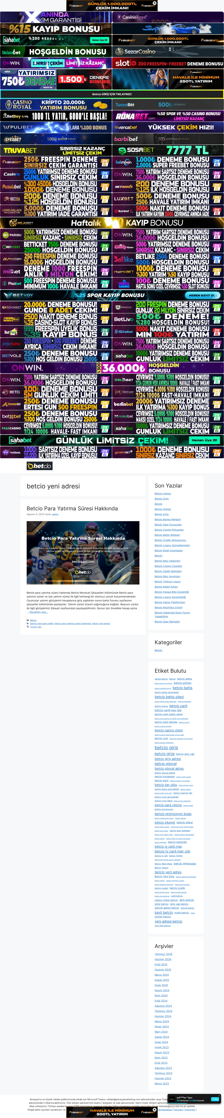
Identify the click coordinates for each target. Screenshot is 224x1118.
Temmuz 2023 (163, 1073)
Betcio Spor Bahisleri (167, 621)
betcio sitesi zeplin (162, 827)
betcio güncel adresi (165, 773)
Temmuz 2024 (163, 1011)
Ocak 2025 (161, 985)
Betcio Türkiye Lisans (168, 581)
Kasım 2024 (162, 990)
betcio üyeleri (161, 888)
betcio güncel (166, 763)
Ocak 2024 (161, 1042)
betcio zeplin (160, 881)
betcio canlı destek (166, 722)
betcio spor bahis (161, 831)
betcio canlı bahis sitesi (169, 714)
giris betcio (186, 900)
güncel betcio (187, 908)
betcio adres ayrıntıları (163, 683)
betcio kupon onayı (186, 785)
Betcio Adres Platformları (170, 602)
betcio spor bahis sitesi (164, 835)
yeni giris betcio (163, 925)
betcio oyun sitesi (163, 800)
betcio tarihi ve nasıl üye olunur (178, 839)
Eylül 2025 (161, 964)
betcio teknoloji (161, 842)
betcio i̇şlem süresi (183, 777)
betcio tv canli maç (168, 846)
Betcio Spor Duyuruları (168, 524)
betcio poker (188, 806)
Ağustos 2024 (163, 1005)
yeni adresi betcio (168, 921)
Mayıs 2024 (162, 1021)
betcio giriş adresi (168, 759)
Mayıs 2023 (162, 1083)
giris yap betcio (179, 904)
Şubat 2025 (162, 980)
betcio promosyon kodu (173, 814)
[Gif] (112, 222)
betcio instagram (165, 776)
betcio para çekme (168, 805)
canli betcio (177, 896)
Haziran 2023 (163, 1078)
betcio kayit (162, 780)
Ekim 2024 (161, 995)
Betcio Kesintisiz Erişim (169, 607)
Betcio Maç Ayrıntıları (167, 576)
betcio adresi (182, 683)
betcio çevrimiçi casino (175, 881)
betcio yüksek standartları (186, 877)
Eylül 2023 (161, 1062)
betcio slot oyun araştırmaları (182, 827)
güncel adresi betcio (167, 907)
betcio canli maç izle (168, 710)
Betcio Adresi (163, 493)
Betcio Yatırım (161, 867)
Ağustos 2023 (163, 1068)
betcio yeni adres (168, 872)
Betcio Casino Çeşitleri (168, 566)
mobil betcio (181, 912)
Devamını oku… (39, 612)
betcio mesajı (185, 789)
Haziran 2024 (163, 1016)
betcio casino (184, 722)
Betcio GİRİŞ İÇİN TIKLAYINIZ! (112, 94)
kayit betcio (164, 912)
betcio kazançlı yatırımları (180, 781)
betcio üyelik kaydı (162, 892)
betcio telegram (177, 842)
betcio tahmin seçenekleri (184, 835)
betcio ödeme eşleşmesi (164, 885)
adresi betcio (161, 679)
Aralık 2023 (162, 1047)
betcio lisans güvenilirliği (167, 789)
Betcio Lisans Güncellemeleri (172, 545)
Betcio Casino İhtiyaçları (169, 529)
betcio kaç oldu (166, 785)
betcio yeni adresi (101, 623)
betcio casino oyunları (163, 726)
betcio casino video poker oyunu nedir (169, 735)
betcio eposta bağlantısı (164, 743)
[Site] (56, 162)
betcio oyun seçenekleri (167, 797)
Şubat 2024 (162, 1037)
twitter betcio (163, 916)
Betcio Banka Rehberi (168, 519)
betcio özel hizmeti (182, 885)
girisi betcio (162, 904)
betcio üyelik (177, 888)
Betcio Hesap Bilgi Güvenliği (172, 591)
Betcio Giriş (162, 498)
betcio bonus (161, 706)
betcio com (161, 738)
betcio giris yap (185, 754)
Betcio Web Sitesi (163, 863)
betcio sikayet (165, 822)
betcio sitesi (185, 822)
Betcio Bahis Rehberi (167, 535)
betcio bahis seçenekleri (167, 692)
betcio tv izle (161, 855)
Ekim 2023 (161, 1057)
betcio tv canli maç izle (172, 851)
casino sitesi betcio (166, 900)
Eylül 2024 (161, 1000)
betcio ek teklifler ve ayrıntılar (181, 739)
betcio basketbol (184, 702)
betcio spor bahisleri (180, 830)
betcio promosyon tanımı (164, 818)
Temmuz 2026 (163, 954)
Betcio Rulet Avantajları (169, 550)
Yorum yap (35, 626)
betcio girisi (165, 753)
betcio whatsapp (185, 863)
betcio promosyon (164, 809)
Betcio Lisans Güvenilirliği (170, 597)
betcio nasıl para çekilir (41, 623)
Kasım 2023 (162, 1052)
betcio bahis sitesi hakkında (165, 702)
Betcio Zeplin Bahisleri (168, 571)
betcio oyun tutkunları (182, 801)
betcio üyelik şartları (179, 892)
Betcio (33, 620)
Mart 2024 (161, 1031)
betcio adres (184, 678)
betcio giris (166, 747)
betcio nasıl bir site (182, 793)
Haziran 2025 (163, 969)
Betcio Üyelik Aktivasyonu (170, 540)
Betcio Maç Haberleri (167, 560)
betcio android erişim (163, 688)
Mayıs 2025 (162, 974)
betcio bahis (182, 688)
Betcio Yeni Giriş (164, 876)
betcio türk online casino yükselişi (168, 860)
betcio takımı (160, 839)
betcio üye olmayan (162, 896)
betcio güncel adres (169, 768)
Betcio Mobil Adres (166, 586)
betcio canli (178, 706)
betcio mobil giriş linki (163, 793)
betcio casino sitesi (169, 730)
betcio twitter (176, 855)
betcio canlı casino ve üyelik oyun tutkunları (171, 719)
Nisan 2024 (162, 1026)
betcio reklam (180, 818)
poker (193, 913)
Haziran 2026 (163, 959)
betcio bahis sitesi (169, 697)
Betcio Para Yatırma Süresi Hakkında (72, 508)
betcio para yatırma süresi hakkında (72, 623)
